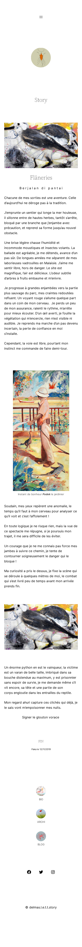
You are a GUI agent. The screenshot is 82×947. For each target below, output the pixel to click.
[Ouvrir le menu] (41, 17)
